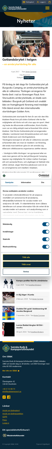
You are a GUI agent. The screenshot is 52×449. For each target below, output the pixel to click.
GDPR (4, 417)
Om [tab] (42, 182)
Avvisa (26, 272)
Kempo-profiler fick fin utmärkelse (32, 281)
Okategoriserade (29, 77)
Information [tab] (26, 182)
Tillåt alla (26, 257)
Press (4, 420)
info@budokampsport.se (11, 392)
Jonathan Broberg (35, 285)
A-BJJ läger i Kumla (25, 295)
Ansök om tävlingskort (11, 411)
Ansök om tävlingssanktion (12, 414)
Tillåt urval (26, 264)
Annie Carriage (31, 72)
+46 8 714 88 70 (8, 389)
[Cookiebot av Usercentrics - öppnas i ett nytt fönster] (38, 175)
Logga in (5, 423)
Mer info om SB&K (9, 371)
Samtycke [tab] (9, 182)
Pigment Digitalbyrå (43, 444)
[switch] (45, 232)
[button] (28, 2)
